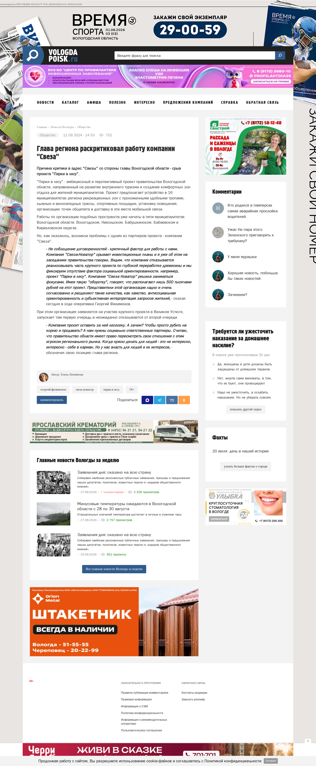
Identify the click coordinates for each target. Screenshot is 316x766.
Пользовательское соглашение (141, 730)
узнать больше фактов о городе (245, 466)
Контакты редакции (194, 692)
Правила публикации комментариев (144, 692)
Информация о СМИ (134, 706)
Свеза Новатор (85, 389)
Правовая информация (136, 699)
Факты (220, 437)
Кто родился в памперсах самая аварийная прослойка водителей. (253, 211)
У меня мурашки (242, 256)
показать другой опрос (246, 409)
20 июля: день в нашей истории (240, 451)
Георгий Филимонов (53, 389)
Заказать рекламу (193, 699)
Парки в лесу (111, 389)
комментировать (51, 400)
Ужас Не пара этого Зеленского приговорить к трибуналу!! (251, 235)
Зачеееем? (237, 294)
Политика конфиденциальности (142, 713)
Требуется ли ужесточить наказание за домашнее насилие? (242, 338)
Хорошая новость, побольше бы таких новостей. (253, 276)
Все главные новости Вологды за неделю (114, 569)
